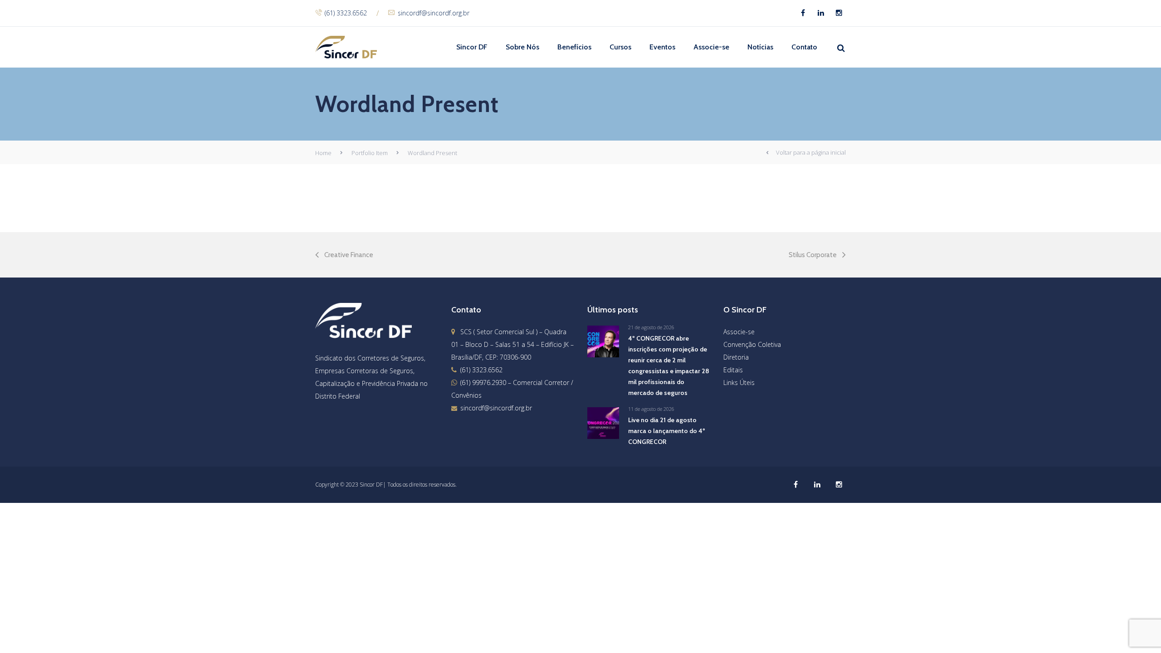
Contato (804, 47)
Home (323, 153)
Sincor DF (472, 47)
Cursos (620, 47)
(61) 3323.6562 (346, 13)
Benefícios (574, 47)
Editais (733, 369)
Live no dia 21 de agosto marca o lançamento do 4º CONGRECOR (666, 431)
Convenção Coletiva (752, 344)
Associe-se (711, 47)
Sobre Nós (522, 47)
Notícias (760, 47)
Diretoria (736, 357)
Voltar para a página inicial (811, 152)
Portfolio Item (369, 153)
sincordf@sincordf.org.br (433, 13)
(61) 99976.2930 (483, 382)
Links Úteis (739, 382)
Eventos (662, 47)
